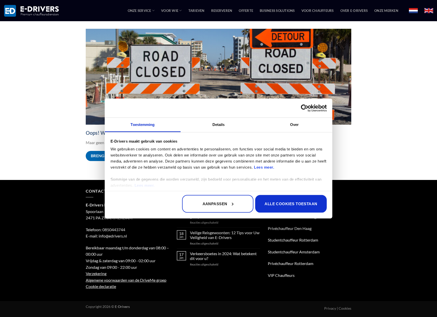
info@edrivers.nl (113, 235)
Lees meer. (264, 167)
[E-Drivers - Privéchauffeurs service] (31, 11)
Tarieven (196, 11)
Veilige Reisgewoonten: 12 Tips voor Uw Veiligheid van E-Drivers (224, 235)
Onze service (139, 11)
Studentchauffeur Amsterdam (294, 251)
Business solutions (277, 11)
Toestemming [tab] (142, 124)
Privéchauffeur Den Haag (290, 228)
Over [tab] (294, 124)
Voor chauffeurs (317, 11)
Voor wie (169, 11)
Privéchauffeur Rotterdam (290, 263)
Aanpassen (215, 203)
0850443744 (113, 229)
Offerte (246, 11)
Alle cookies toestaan (291, 203)
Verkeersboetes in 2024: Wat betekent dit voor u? (223, 256)
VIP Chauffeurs (281, 275)
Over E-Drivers (354, 11)
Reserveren (221, 11)
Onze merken (386, 11)
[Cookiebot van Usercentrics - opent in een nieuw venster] (304, 108)
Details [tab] (218, 124)
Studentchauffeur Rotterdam (293, 239)
